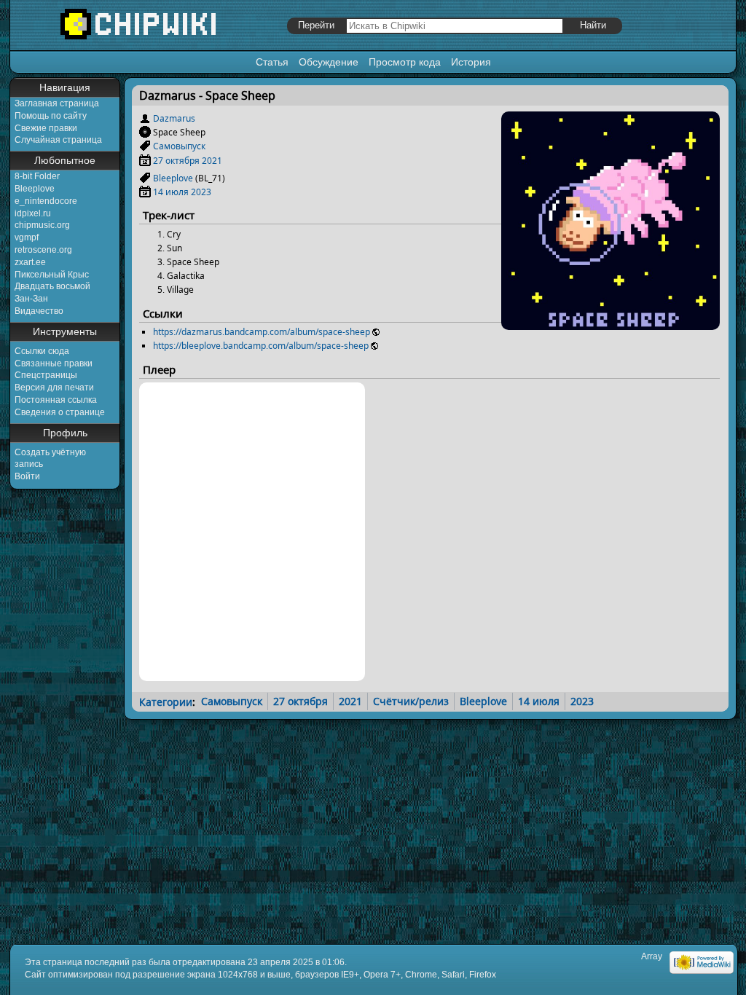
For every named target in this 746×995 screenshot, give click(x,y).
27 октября (176, 160)
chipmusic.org (42, 225)
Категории (165, 701)
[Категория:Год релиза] (145, 160)
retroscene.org (43, 250)
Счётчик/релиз (411, 701)
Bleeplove (35, 189)
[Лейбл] (145, 146)
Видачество (39, 311)
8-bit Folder (37, 176)
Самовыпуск (179, 146)
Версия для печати (54, 387)
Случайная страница (58, 140)
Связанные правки (54, 363)
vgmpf (27, 237)
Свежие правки (46, 128)
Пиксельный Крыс (52, 275)
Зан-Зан (31, 299)
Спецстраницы (46, 375)
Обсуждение (328, 62)
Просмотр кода (405, 62)
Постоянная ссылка (56, 400)
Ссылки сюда (42, 351)
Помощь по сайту (51, 116)
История (471, 62)
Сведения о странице (60, 412)
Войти (27, 476)
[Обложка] (610, 324)
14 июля (171, 192)
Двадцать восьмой (52, 286)
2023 (201, 192)
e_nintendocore (46, 201)
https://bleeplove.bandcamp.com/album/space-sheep (261, 345)
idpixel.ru (33, 213)
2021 (212, 160)
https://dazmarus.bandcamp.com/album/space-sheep (261, 332)
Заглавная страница (57, 103)
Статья (272, 62)
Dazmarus (174, 118)
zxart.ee (30, 262)
